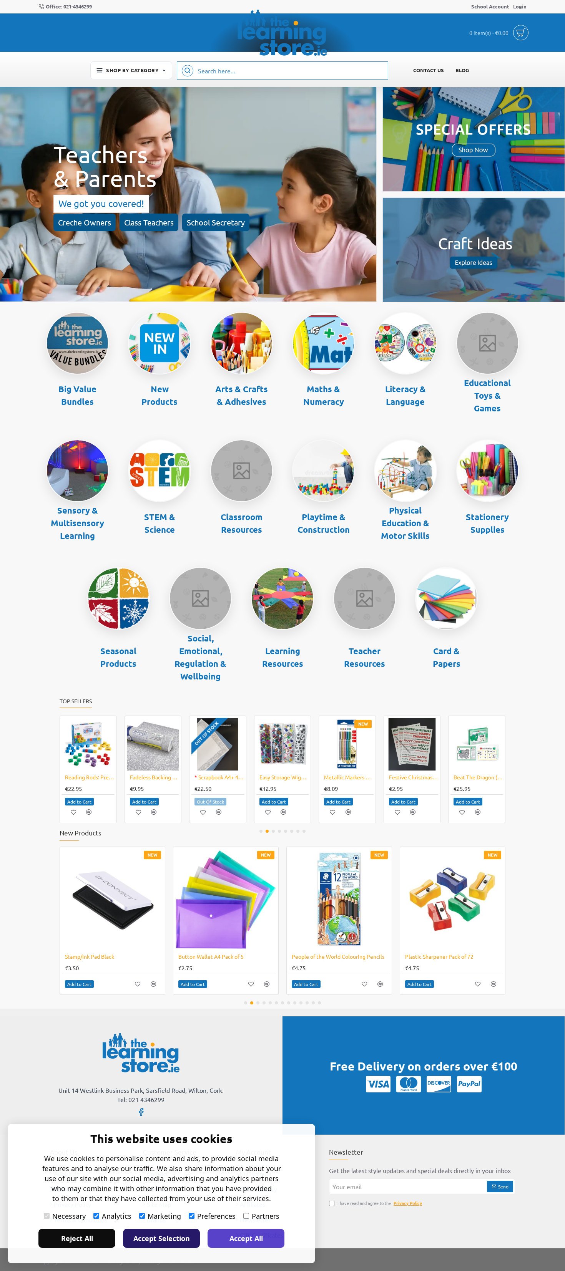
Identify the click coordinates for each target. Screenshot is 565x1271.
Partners (265, 1216)
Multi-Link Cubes (175, 956)
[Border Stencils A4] (412, 744)
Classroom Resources (242, 523)
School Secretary (216, 222)
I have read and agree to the (379, 1203)
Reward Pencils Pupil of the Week (284, 777)
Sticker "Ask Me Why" (478, 777)
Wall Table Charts (150, 777)
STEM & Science (159, 523)
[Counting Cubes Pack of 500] (217, 744)
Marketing (164, 1216)
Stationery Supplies (487, 523)
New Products (159, 395)
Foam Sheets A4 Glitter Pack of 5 (349, 777)
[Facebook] (141, 1111)
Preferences (216, 1216)
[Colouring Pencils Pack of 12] (315, 899)
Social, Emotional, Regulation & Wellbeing (200, 657)
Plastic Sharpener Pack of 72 (75, 956)
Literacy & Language (405, 395)
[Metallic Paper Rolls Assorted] (428, 899)
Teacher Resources (364, 657)
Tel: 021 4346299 (141, 1099)
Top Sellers (76, 701)
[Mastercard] (408, 1084)
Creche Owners (84, 222)
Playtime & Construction (323, 523)
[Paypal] (469, 1084)
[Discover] (439, 1084)
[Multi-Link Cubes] (202, 899)
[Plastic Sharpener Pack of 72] (88, 899)
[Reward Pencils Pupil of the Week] (282, 744)
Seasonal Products (118, 657)
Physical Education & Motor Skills (405, 523)
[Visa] (378, 1084)
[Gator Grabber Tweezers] (88, 744)
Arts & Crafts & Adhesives (241, 395)
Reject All (77, 1238)
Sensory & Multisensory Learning (77, 523)
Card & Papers (446, 657)
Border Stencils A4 (413, 777)
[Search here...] (187, 70)
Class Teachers (149, 222)
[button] (79, 801)
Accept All (246, 1238)
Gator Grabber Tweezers (90, 777)
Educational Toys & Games (487, 395)
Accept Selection (161, 1238)
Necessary (69, 1216)
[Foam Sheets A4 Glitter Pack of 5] (347, 744)
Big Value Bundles (77, 395)
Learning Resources (282, 657)
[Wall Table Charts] (152, 744)
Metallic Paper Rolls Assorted (416, 956)
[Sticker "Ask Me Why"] (476, 744)
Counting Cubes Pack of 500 (219, 777)
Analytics (116, 1216)
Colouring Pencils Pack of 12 (302, 956)
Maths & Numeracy (323, 395)
